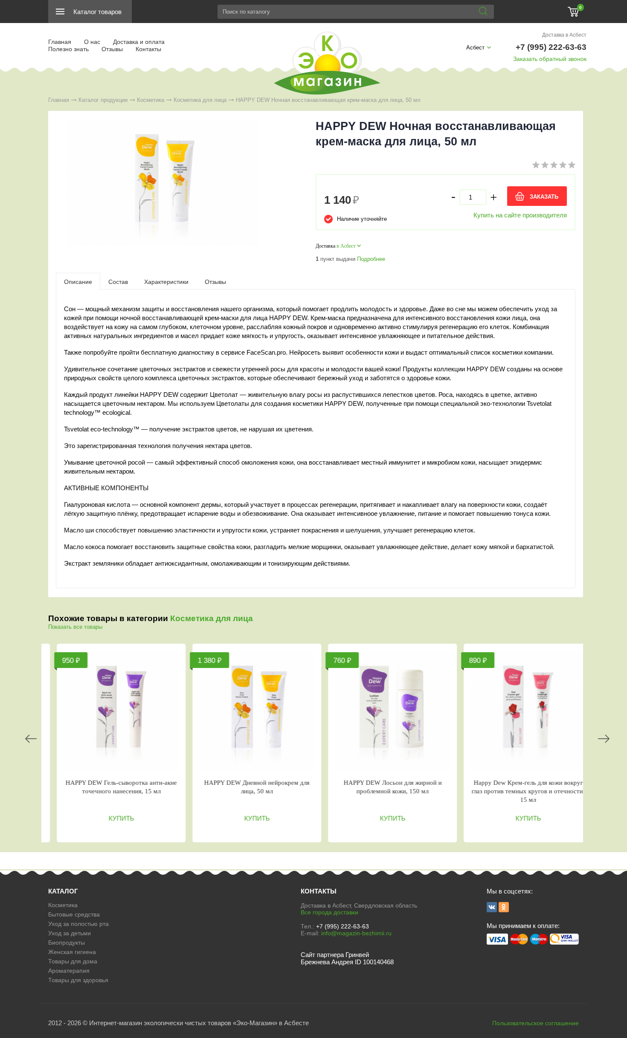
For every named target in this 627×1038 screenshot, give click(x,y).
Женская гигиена (72, 951)
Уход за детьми (69, 933)
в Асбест (346, 246)
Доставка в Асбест (564, 35)
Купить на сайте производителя (520, 215)
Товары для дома (72, 961)
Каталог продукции (103, 100)
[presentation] (78, 281)
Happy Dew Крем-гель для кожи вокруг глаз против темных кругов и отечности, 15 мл (520, 791)
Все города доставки (329, 912)
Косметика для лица (200, 100)
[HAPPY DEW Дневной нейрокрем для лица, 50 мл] (249, 711)
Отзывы (112, 49)
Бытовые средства (74, 914)
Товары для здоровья (78, 980)
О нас (92, 41)
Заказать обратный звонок (549, 58)
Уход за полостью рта (78, 923)
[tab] (78, 281)
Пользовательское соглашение (535, 1023)
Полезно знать (68, 49)
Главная (59, 41)
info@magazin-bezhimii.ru (356, 933)
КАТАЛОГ (63, 891)
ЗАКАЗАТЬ (544, 197)
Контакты (148, 49)
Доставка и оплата (139, 41)
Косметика (150, 100)
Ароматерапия (69, 970)
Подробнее (371, 259)
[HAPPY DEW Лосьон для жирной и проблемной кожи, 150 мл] (384, 711)
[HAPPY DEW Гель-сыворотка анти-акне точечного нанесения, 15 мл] (113, 711)
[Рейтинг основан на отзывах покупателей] (553, 166)
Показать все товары (75, 627)
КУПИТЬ (113, 818)
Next (604, 738)
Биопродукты (66, 942)
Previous (31, 738)
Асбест (475, 47)
